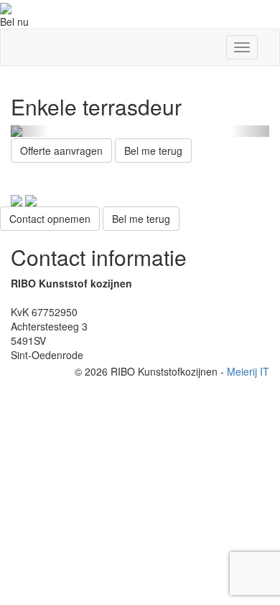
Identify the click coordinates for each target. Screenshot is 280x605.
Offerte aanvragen (61, 150)
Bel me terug (153, 150)
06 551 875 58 (44, 297)
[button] (30, 131)
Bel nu (14, 21)
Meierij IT (248, 371)
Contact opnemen (49, 218)
